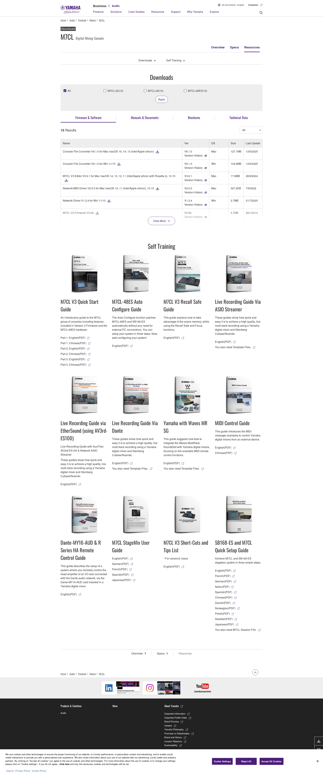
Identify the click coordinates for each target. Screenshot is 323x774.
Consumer (253, 4)
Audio (116, 6)
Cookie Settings (222, 761)
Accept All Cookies (271, 761)
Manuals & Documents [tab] (144, 117)
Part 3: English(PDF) (73, 359)
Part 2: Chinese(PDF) (73, 354)
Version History (193, 155)
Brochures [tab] (194, 117)
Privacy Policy (22, 770)
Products (98, 12)
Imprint (10, 770)
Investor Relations (173, 741)
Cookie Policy (39, 770)
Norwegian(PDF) (225, 608)
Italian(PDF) (222, 587)
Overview (218, 47)
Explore (214, 12)
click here (64, 764)
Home (63, 20)
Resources (157, 12)
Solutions (116, 12)
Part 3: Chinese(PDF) (73, 364)
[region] (161, 761)
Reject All (246, 761)
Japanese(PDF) (121, 580)
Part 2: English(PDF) (73, 348)
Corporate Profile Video (175, 717)
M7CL (102, 20)
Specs (234, 47)
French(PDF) (120, 569)
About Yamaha (171, 706)
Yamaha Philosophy (174, 729)
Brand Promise (171, 721)
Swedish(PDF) (224, 619)
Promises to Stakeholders (177, 733)
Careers (168, 725)
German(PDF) (120, 564)
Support (175, 12)
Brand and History (173, 737)
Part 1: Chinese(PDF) (73, 343)
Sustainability (170, 745)
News (115, 706)
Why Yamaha (195, 12)
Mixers (93, 20)
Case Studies (136, 12)
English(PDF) (120, 346)
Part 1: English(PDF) (73, 338)
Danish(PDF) (223, 603)
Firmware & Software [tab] (88, 117)
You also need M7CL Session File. (235, 630)
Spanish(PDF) (120, 574)
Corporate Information (174, 713)
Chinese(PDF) (223, 453)
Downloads (145, 60)
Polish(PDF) (222, 613)
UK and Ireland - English (233, 4)
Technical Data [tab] (238, 117)
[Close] (317, 761)
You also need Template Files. (233, 347)
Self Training (173, 60)
